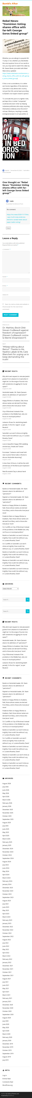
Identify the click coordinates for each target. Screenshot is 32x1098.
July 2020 (5, 1021)
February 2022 (7, 959)
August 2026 (6, 784)
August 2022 (6, 940)
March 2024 (6, 878)
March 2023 (6, 917)
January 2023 (6, 923)
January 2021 (6, 1001)
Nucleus (3, 1093)
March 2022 (6, 956)
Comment (6, 249)
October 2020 (6, 1011)
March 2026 (6, 800)
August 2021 (6, 979)
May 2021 (5, 988)
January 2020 (6, 1041)
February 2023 (7, 920)
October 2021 (6, 972)
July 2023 (5, 904)
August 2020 (6, 1018)
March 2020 (6, 1034)
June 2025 (5, 829)
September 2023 (7, 897)
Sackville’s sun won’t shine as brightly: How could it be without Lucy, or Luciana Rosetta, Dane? (15, 435)
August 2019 (6, 1057)
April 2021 (5, 992)
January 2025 (6, 845)
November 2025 (7, 813)
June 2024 (5, 868)
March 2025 (6, 839)
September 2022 (7, 936)
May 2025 (5, 832)
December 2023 (7, 888)
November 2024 (7, 852)
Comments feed (7, 1082)
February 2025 (7, 842)
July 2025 (5, 826)
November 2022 (7, 930)
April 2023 (5, 914)
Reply (8, 228)
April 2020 (5, 1031)
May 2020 (5, 1028)
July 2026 (5, 787)
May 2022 (5, 949)
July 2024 (5, 865)
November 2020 (7, 1008)
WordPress (11, 1095)
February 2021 (7, 998)
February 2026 (7, 803)
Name (4, 277)
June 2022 (5, 946)
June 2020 (5, 1024)
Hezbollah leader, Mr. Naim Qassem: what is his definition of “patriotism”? (14, 491)
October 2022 (6, 933)
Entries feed (6, 1079)
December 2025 (7, 810)
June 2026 (5, 790)
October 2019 (6, 1050)
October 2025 (6, 816)
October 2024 (6, 855)
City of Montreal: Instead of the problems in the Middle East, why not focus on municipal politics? (14, 414)
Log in (4, 1075)
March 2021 (6, 995)
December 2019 (7, 1044)
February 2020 (7, 1037)
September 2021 (7, 975)
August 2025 (6, 823)
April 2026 (5, 797)
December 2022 (7, 927)
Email (5, 286)
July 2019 (5, 1060)
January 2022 (6, 962)
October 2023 (6, 894)
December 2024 (7, 849)
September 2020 (7, 1014)
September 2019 (7, 1054)
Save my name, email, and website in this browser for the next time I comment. (15, 306)
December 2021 (7, 966)
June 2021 (5, 985)
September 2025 (7, 819)
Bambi (7, 170)
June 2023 (5, 907)
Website (5, 295)
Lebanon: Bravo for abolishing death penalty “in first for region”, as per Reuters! (14, 424)
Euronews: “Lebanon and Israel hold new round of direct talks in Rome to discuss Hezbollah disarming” (14, 454)
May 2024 (5, 871)
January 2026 (6, 806)
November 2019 (7, 1047)
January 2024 (6, 884)
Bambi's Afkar (10, 3)
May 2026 (5, 793)
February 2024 (7, 881)
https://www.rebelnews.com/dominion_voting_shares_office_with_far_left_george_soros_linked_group (15, 75)
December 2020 (7, 1005)
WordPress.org (7, 1085)
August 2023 (6, 901)
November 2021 (7, 969)
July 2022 (5, 943)
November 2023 (7, 891)
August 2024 (6, 862)
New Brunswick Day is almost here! (14, 471)
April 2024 (5, 875)
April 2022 (5, 953)
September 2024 (7, 858)
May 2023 (5, 910)
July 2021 (5, 982)
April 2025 (5, 836)
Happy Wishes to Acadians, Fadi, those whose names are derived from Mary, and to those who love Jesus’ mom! (15, 403)
